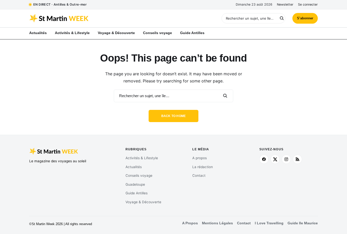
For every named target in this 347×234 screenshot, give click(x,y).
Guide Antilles (136, 193)
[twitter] (275, 159)
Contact (199, 175)
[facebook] (264, 159)
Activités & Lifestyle (141, 158)
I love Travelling (269, 223)
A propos (199, 158)
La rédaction (202, 167)
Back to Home (173, 116)
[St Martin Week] (101, 18)
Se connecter (308, 4)
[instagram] (286, 159)
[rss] (297, 159)
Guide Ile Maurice (303, 223)
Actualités (133, 167)
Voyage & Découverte (143, 202)
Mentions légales (217, 223)
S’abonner (305, 18)
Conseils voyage (138, 175)
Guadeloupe (135, 184)
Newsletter (285, 4)
